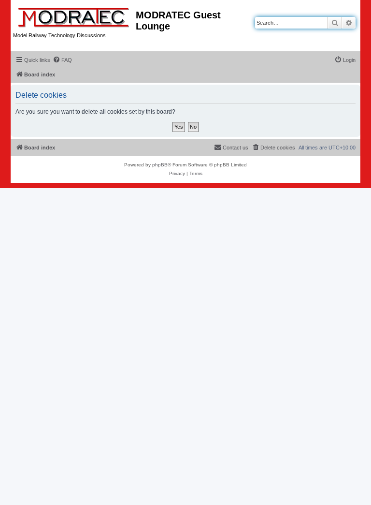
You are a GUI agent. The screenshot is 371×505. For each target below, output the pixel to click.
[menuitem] (62, 60)
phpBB (160, 164)
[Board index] (74, 15)
